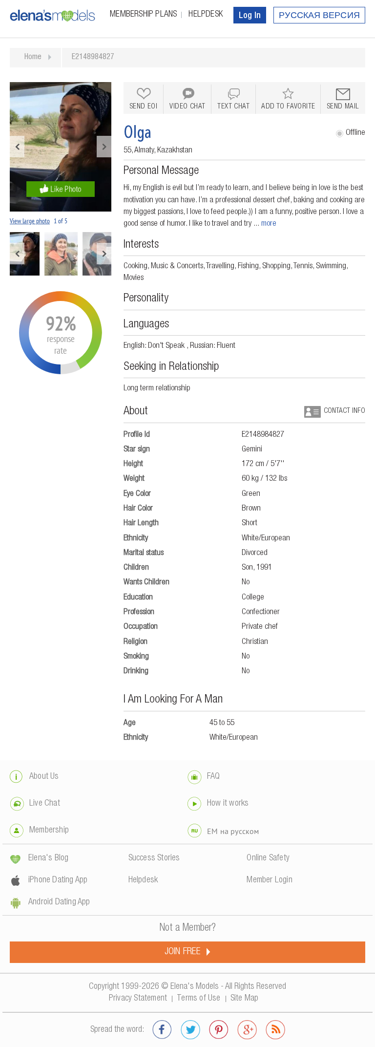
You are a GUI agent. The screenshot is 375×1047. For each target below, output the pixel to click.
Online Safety (268, 858)
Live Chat (44, 803)
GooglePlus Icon (247, 1030)
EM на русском (233, 831)
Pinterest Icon (219, 1030)
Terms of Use (198, 998)
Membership (49, 830)
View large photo (30, 220)
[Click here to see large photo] (60, 147)
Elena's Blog (48, 858)
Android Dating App (59, 902)
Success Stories (154, 858)
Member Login (269, 880)
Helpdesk (205, 14)
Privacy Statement (138, 998)
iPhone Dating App (57, 880)
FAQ (213, 776)
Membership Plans (143, 14)
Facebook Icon (162, 1030)
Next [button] (104, 146)
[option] (60, 147)
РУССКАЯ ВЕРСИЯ (319, 16)
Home (33, 58)
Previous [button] (17, 146)
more (268, 224)
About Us (44, 776)
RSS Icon (275, 1030)
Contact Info (344, 411)
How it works (228, 803)
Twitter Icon (190, 1030)
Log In (250, 16)
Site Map (244, 998)
